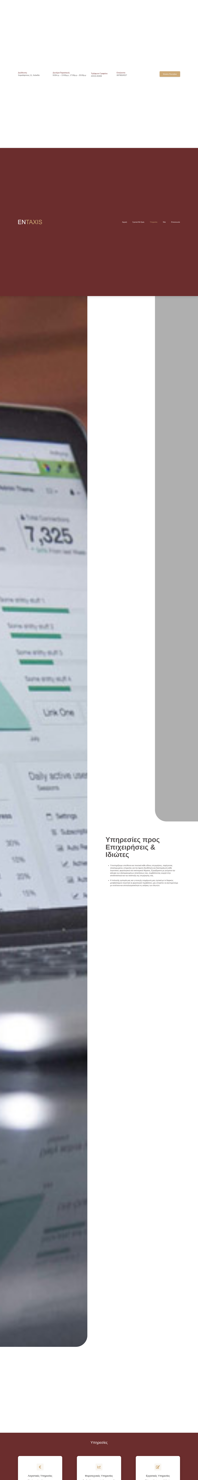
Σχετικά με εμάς (138, 222)
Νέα (164, 222)
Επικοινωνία (175, 222)
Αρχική (124, 222)
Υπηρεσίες (153, 222)
